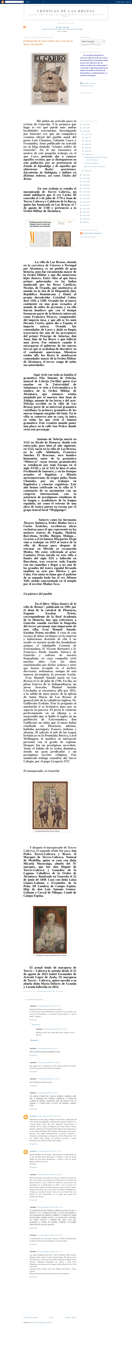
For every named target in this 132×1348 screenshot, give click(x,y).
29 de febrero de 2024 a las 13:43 (48, 1006)
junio (87, 141)
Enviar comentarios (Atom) (42, 1322)
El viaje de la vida (62, 27)
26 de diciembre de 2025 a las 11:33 (49, 1251)
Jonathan (33, 1116)
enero (87, 170)
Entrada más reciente (30, 1317)
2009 (85, 222)
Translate (98, 44)
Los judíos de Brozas (91, 163)
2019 (85, 188)
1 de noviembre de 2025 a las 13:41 (49, 1174)
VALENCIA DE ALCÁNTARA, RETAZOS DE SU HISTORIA (62, 29)
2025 (85, 128)
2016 (85, 198)
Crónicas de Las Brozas (66, 11)
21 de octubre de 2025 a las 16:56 (49, 1116)
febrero (87, 154)
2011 (85, 215)
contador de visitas (86, 85)
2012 (85, 212)
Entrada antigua (70, 1317)
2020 (85, 185)
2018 (85, 192)
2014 (85, 205)
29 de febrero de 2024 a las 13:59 (55, 1029)
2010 (85, 219)
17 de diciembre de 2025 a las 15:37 (49, 1235)
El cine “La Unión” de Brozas (94, 166)
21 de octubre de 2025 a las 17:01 (49, 1151)
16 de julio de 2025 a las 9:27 (47, 1093)
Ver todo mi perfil (88, 237)
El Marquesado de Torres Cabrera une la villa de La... (95, 158)
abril (87, 147)
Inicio (52, 1317)
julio (87, 137)
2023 (85, 175)
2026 (85, 124)
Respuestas (36, 1024)
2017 (85, 195)
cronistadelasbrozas (92, 233)
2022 (85, 178)
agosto (87, 134)
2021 (85, 181)
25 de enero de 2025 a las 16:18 (48, 1062)
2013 (85, 208)
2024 (85, 131)
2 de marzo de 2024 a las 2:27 (47, 1048)
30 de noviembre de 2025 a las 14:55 (50, 1207)
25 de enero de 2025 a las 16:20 (48, 1079)
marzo (87, 151)
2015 (85, 202)
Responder (33, 1019)
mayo (87, 144)
